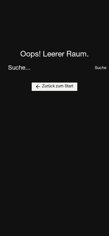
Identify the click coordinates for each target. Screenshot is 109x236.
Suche (98, 68)
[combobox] (50, 68)
